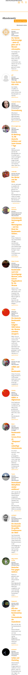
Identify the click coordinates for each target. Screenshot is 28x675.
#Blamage (14, 80)
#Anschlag (14, 399)
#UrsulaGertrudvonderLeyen (19, 529)
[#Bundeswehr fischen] (20, 21)
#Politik (14, 31)
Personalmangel (17, 110)
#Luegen (14, 435)
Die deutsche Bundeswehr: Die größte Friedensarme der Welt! (16, 538)
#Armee (14, 484)
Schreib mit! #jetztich (20, 9)
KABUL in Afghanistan (15, 404)
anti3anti (14, 520)
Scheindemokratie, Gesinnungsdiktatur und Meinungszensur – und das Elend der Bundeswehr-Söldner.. (18, 229)
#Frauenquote (15, 108)
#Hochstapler (15, 35)
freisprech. (14, 611)
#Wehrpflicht (15, 483)
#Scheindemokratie (16, 216)
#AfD (13, 34)
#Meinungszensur (16, 217)
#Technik (14, 317)
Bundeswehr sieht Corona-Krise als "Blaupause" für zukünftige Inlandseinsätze (17, 446)
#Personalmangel (16, 106)
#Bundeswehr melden (22, 25)
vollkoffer (14, 172)
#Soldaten (14, 666)
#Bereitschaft (15, 532)
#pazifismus (15, 318)
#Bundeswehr (15, 33)
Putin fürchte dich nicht (16, 83)
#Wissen (14, 128)
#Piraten (14, 575)
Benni (13, 365)
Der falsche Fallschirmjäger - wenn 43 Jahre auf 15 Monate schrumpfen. (17, 43)
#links (13, 616)
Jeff (12, 75)
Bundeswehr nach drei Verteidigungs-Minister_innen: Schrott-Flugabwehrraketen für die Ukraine (18, 283)
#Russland (14, 132)
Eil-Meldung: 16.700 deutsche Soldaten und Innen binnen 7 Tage (16, 140)
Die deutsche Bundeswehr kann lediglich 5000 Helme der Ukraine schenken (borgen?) (16, 331)
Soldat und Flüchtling (15, 669)
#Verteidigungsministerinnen (19, 273)
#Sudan (18, 174)
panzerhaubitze (16, 29)
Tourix (13, 479)
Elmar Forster (15, 264)
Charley (14, 315)
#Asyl (17, 575)
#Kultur (14, 398)
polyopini (14, 660)
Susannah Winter (16, 102)
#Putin (13, 320)
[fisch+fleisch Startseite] (14, 6)
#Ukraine (14, 131)
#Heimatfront (15, 434)
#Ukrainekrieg (15, 268)
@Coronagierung (16, 126)
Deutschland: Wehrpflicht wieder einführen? (16, 491)
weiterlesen (14, 70)
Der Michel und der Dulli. (15, 179)
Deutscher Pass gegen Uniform (15, 580)
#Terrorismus (15, 664)
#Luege (18, 367)
